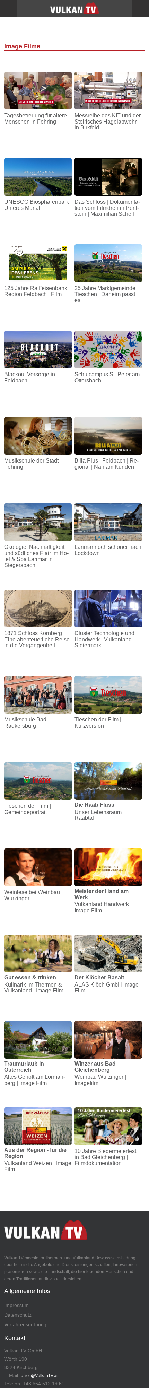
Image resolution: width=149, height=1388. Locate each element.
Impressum (16, 1305)
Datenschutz (18, 1315)
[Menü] (8, 8)
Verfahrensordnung (25, 1324)
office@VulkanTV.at (39, 1375)
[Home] (74, 10)
